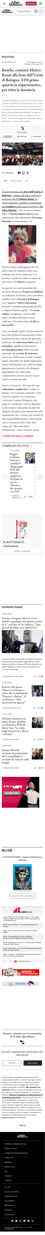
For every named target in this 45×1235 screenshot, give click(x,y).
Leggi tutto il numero (22, 896)
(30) (41, 708)
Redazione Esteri (10, 740)
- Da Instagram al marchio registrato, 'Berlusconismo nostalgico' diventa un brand (18, 937)
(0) (31, 496)
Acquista (22, 551)
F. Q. (4, 95)
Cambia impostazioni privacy (16, 1153)
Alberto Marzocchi (16, 497)
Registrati (33, 1063)
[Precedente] (5, 477)
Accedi (12, 1063)
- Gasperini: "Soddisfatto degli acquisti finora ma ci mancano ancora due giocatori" (22, 955)
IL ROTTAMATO (13, 542)
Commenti (9, 173)
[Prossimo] (40, 477)
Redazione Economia (12, 676)
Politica (8, 56)
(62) (41, 739)
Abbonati (31, 3)
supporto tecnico (8, 1117)
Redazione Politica (11, 708)
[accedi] (40, 3)
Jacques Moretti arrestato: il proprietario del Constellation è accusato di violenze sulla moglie (15, 756)
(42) (41, 676)
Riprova (23, 1125)
